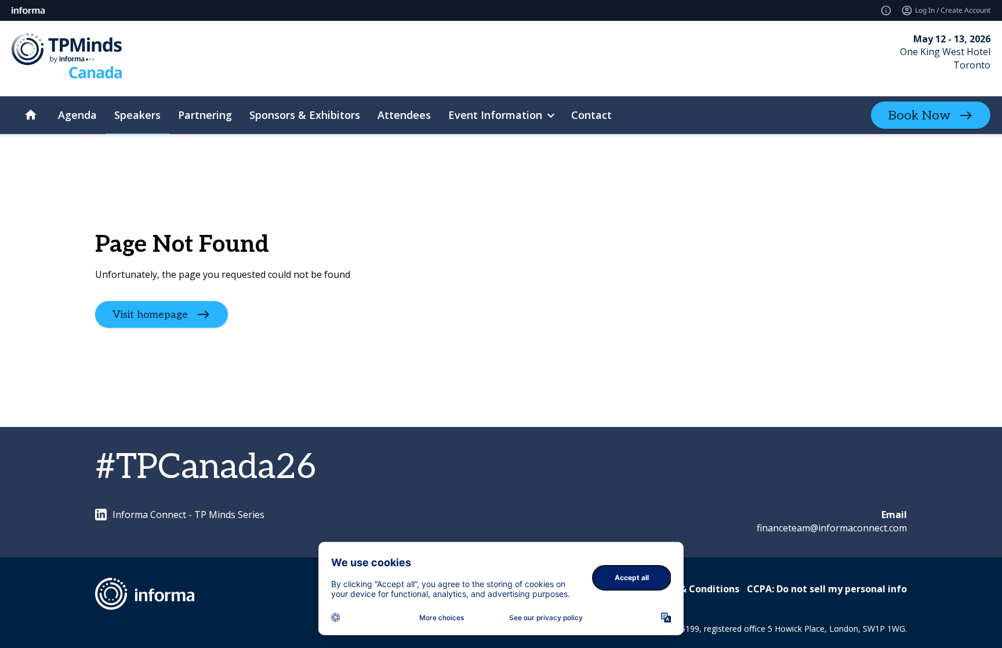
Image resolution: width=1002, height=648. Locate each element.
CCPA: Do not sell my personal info (827, 588)
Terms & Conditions (693, 588)
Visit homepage (150, 315)
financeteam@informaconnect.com (832, 528)
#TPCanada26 (205, 467)
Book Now (919, 115)
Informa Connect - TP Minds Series (188, 514)
